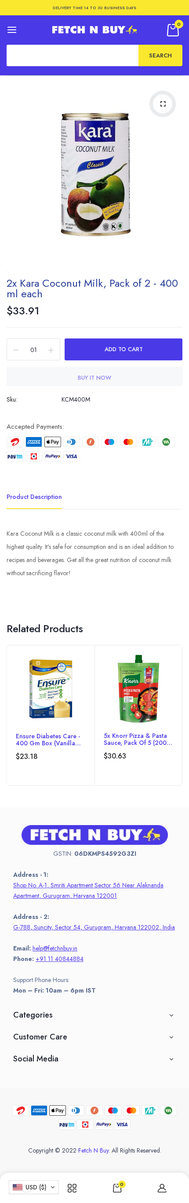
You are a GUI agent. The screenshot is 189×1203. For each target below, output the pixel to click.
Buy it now (94, 378)
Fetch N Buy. (94, 1150)
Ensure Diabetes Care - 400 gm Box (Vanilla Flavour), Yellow (48, 740)
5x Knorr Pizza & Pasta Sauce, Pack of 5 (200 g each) (135, 739)
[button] (34, 1187)
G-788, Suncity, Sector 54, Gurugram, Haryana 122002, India (94, 927)
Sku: (12, 399)
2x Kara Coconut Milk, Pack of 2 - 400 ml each (92, 288)
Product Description (34, 496)
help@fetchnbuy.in (55, 948)
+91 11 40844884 (60, 958)
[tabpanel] (50, 715)
